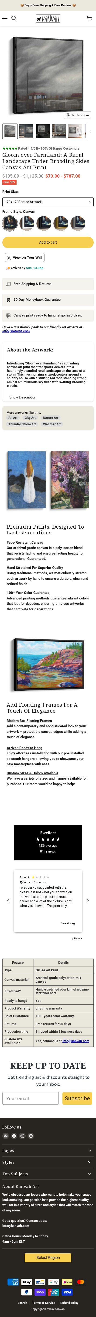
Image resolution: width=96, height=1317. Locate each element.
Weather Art (52, 424)
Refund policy (69, 1302)
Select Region (48, 1258)
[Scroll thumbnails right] (89, 131)
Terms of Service (43, 1302)
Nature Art (50, 418)
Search (22, 1302)
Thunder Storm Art (22, 424)
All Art (12, 418)
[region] (48, 901)
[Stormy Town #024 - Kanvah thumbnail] (26, 131)
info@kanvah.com (75, 1041)
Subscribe (77, 1098)
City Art (30, 418)
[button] (8, 900)
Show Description (22, 397)
